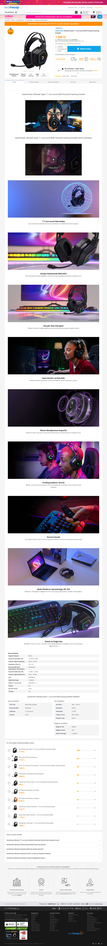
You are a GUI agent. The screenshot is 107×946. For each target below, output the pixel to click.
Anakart (33, 919)
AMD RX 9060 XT (54, 919)
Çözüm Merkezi (98, 7)
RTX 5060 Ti (53, 918)
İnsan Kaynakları (91, 918)
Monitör (33, 918)
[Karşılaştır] (98, 750)
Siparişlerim (89, 7)
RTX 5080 (52, 927)
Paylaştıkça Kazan (72, 7)
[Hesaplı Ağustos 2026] (53, 2)
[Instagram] (96, 943)
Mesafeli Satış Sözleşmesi (93, 929)
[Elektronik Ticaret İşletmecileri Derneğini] (93, 908)
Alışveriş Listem (72, 921)
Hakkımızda (90, 916)
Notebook (33, 916)
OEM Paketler (34, 915)
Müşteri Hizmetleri (73, 915)
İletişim (89, 915)
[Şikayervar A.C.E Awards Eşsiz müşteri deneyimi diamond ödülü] (11, 935)
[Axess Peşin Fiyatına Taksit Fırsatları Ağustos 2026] (53, 17)
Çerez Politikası (91, 927)
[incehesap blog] (76, 928)
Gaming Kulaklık (78, 94)
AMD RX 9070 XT (54, 921)
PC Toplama (82, 7)
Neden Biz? (92, 82)
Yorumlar (73, 82)
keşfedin (19, 895)
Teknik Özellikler (34, 82)
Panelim (70, 916)
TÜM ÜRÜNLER (9, 12)
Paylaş (59, 51)
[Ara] (76, 12)
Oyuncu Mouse (35, 927)
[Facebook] (93, 943)
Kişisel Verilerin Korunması (94, 922)
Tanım (14, 82)
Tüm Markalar (90, 924)
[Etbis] (23, 935)
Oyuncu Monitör (35, 929)
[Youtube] (99, 943)
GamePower (59, 31)
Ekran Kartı (34, 922)
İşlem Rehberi (90, 926)
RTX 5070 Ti (53, 926)
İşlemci (33, 921)
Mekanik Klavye (35, 924)
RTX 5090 (52, 929)
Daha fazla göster (35, 930)
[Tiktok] (101, 943)
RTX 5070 (52, 924)
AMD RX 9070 (53, 922)
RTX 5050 (52, 915)
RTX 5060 (52, 916)
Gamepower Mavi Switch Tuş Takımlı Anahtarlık (79, 71)
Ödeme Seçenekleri (53, 82)
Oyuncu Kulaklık (35, 926)
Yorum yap (74, 76)
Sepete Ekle (85, 49)
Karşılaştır (60, 47)
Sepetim (70, 919)
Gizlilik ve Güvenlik (92, 919)
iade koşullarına (65, 894)
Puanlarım (71, 918)
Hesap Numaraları (92, 921)
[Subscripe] (26, 919)
